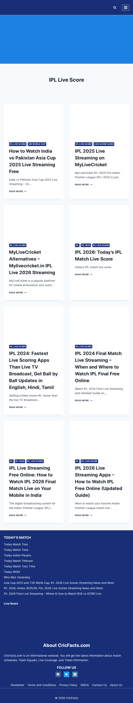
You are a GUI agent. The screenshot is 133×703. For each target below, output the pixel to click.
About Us (116, 685)
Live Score (11, 603)
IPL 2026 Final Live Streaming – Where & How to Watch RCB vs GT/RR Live (52, 593)
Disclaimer (17, 685)
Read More (17, 191)
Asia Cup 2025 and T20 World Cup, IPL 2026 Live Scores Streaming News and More (59, 582)
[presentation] (33, 120)
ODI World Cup (37, 144)
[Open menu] (125, 8)
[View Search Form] (114, 7)
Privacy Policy (68, 685)
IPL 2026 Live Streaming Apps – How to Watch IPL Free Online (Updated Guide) (98, 481)
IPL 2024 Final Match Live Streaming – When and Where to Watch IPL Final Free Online (98, 367)
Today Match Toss (16, 544)
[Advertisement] (66, 39)
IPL (77, 245)
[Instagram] (75, 674)
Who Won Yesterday (17, 577)
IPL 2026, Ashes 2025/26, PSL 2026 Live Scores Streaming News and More (53, 588)
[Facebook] (58, 674)
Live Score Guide (104, 144)
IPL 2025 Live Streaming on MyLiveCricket (91, 157)
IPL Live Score (18, 144)
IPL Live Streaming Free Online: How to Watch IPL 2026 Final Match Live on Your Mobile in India (32, 481)
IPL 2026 (19, 461)
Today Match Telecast (18, 560)
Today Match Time (16, 549)
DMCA (85, 685)
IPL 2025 (85, 245)
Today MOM (12, 571)
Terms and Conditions (41, 685)
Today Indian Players (17, 555)
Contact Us (99, 685)
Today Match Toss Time (19, 566)
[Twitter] (66, 674)
